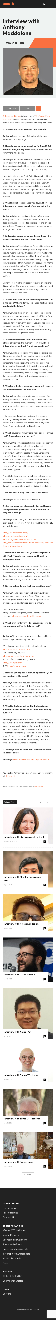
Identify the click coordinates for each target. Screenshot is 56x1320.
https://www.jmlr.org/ (12, 662)
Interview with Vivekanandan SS (21, 923)
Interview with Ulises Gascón (19, 974)
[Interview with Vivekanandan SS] (28, 912)
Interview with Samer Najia (18, 1162)
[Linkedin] (25, 1313)
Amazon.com (38, 786)
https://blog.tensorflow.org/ (15, 536)
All (41, 802)
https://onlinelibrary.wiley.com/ (16, 649)
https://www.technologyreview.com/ (19, 656)
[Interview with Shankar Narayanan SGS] (28, 869)
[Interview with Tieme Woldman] (28, 1064)
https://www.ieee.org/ (17, 666)
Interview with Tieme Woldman (21, 1075)
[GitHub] (20, 1313)
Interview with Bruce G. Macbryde (22, 1118)
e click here (16, 776)
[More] (38, 108)
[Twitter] (31, 1313)
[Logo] (8, 3)
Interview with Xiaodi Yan (17, 1031)
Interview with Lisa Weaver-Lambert (24, 837)
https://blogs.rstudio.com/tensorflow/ (20, 539)
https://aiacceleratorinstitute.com (26, 616)
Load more (27, 1174)
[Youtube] (36, 1313)
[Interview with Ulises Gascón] (28, 959)
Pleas (8, 776)
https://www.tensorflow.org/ (15, 532)
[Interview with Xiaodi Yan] (28, 1013)
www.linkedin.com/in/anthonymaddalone (30, 759)
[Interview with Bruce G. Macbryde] (28, 1107)
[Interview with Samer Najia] (28, 1150)
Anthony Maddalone (12, 116)
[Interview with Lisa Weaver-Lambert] (28, 825)
